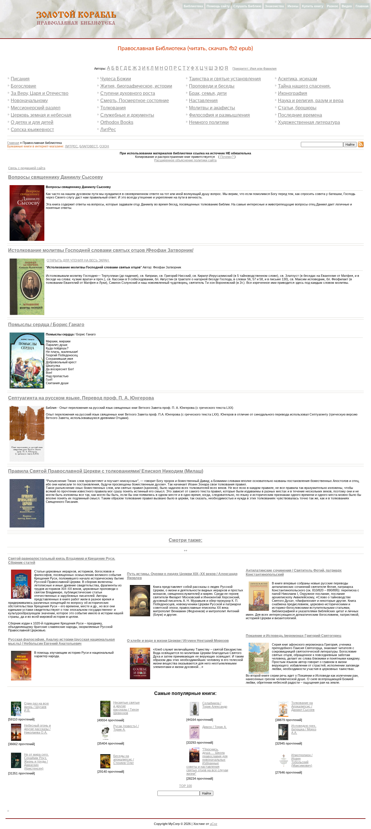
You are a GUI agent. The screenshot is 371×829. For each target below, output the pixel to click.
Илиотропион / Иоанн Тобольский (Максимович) (301, 760)
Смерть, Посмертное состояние (134, 100)
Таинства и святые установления (225, 78)
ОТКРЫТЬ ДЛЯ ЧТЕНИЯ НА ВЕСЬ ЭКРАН (78, 260)
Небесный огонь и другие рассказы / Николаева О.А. (37, 729)
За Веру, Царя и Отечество (39, 93)
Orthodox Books (116, 122)
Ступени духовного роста (127, 93)
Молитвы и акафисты (212, 107)
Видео (347, 6)
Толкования (113, 107)
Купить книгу (312, 6)
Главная (362, 6)
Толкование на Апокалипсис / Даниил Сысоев (302, 706)
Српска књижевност (32, 129)
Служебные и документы (127, 115)
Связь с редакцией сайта (26, 168)
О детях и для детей (32, 122)
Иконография (292, 93)
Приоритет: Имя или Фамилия (254, 68)
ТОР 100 (185, 786)
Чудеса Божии (115, 78)
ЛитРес (108, 129)
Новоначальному (29, 100)
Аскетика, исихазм (297, 78)
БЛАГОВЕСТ (88, 146)
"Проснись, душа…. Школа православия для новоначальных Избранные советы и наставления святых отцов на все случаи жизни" (207, 761)
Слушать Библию (247, 6)
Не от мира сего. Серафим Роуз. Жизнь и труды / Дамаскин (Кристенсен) (36, 761)
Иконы (293, 6)
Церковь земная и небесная (41, 115)
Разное (332, 6)
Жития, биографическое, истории (136, 86)
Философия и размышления (219, 115)
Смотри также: (185, 540)
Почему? (226, 156)
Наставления (203, 100)
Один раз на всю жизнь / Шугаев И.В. (36, 707)
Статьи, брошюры (297, 107)
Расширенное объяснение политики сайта (185, 160)
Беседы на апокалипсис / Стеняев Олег (123, 759)
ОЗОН (104, 146)
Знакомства (274, 6)
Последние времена (300, 115)
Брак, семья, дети (208, 93)
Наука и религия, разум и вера (310, 100)
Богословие (23, 86)
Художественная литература (309, 122)
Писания (20, 78)
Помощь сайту (218, 6)
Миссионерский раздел (35, 107)
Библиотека (193, 6)
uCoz (213, 824)
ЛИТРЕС (71, 146)
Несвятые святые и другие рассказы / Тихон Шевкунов (126, 708)
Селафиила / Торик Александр (214, 704)
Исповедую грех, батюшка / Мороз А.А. (303, 729)
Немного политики (209, 122)
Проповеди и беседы (211, 86)
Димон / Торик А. (214, 727)
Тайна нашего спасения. (304, 86)
